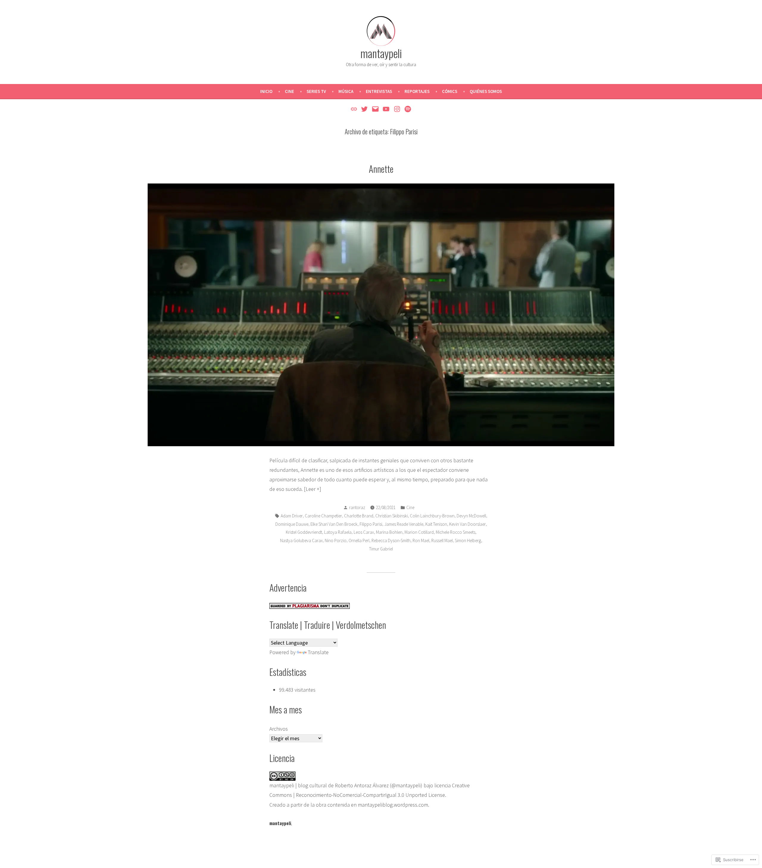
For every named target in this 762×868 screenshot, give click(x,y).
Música (345, 91)
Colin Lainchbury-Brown (432, 516)
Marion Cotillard (419, 532)
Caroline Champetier (323, 516)
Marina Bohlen (389, 532)
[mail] (375, 108)
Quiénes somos (486, 91)
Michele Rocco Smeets (455, 532)
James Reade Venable (403, 524)
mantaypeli (381, 53)
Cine (289, 91)
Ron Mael (421, 540)
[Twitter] (364, 108)
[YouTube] (386, 108)
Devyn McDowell (471, 516)
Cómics (449, 91)
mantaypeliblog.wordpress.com (393, 804)
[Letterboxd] (354, 108)
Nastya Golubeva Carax (301, 540)
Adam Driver (292, 516)
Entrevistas (379, 91)
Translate (318, 652)
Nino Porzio (335, 540)
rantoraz (357, 507)
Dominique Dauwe (291, 524)
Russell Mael (442, 540)
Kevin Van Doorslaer (467, 524)
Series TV (316, 91)
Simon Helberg (468, 540)
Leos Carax (364, 532)
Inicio (266, 91)
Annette (381, 168)
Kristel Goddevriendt (304, 532)
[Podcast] (407, 108)
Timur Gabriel (381, 549)
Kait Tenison (436, 524)
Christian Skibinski (391, 516)
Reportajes (417, 91)
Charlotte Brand (358, 516)
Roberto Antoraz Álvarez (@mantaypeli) (378, 785)
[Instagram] (397, 108)
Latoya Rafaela (338, 532)
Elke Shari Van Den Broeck (333, 524)
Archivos (278, 728)
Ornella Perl (359, 540)
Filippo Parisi (371, 524)
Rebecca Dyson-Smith (390, 540)
